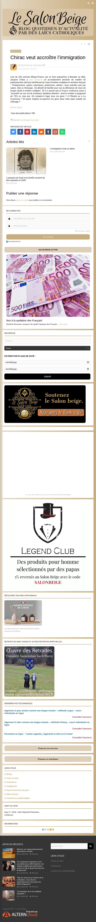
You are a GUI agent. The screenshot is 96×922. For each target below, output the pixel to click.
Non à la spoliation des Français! (24, 320)
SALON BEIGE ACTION (48, 250)
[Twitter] (13, 132)
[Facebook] (20, 132)
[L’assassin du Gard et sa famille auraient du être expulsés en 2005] (26, 174)
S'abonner (56, 866)
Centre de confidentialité (18, 798)
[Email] (55, 132)
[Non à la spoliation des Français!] (48, 316)
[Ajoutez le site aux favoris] (48, 830)
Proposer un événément (48, 759)
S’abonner (11, 782)
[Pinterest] (27, 132)
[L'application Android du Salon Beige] (53, 830)
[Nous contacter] (45, 830)
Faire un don (12, 778)
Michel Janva (25, 65)
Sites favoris (12, 794)
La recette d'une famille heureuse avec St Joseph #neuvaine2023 (44, 494)
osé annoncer (35, 80)
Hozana (68, 494)
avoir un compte (22, 200)
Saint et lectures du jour (17, 790)
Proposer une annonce (48, 748)
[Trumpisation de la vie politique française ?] (8, 899)
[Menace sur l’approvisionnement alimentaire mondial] (8, 857)
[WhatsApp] (62, 132)
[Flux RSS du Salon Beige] (51, 830)
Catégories (11, 786)
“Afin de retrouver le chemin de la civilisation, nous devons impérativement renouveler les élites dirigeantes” (30, 881)
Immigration (15, 51)
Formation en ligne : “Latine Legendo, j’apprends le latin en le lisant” (38, 734)
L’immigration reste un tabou (62, 149)
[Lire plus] (63, 324)
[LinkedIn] (34, 132)
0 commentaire (23, 69)
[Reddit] (41, 132)
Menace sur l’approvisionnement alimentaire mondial (30, 850)
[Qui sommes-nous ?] (43, 830)
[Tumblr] (48, 132)
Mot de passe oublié (82, 231)
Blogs (9, 774)
